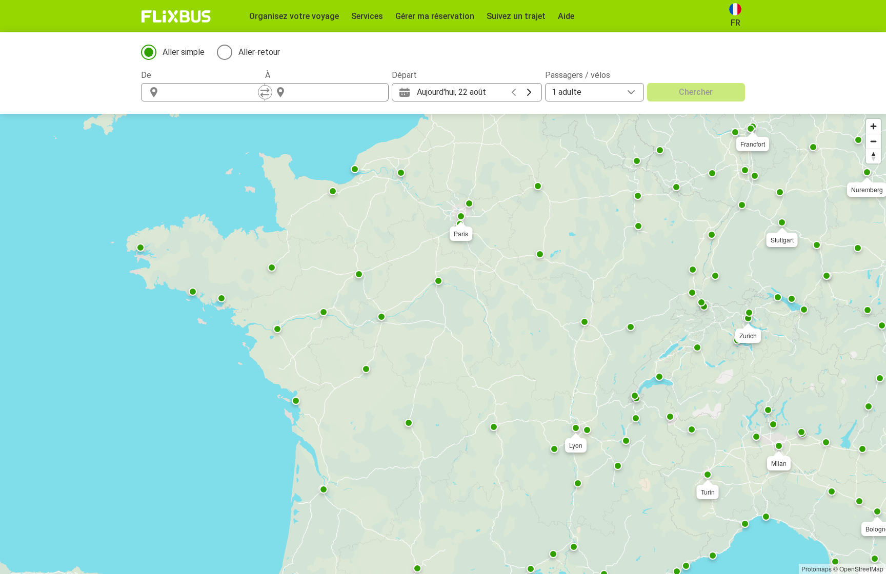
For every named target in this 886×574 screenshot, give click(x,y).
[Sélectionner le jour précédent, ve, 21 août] (514, 92)
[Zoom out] (873, 141)
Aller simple (184, 52)
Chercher (696, 92)
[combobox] (212, 92)
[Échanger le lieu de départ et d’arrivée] (265, 92)
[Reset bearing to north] (873, 156)
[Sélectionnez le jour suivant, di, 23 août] (529, 92)
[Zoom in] (873, 126)
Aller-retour (259, 52)
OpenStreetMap (861, 568)
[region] (443, 344)
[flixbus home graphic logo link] (176, 16)
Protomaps (816, 568)
